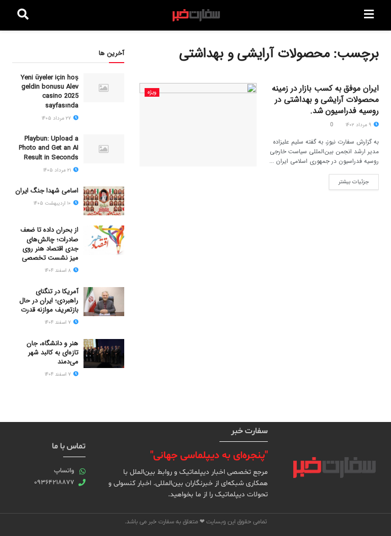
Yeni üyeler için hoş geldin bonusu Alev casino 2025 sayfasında (49, 91)
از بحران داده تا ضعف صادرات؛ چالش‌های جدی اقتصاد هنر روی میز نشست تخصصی (49, 243)
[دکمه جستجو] (23, 15)
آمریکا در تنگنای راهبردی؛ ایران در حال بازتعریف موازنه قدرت (48, 300)
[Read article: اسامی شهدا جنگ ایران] (103, 200)
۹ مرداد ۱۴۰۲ (359, 125)
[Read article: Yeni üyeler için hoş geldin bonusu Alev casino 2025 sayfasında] (103, 87)
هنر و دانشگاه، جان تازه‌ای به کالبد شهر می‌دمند (52, 352)
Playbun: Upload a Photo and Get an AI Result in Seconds (48, 147)
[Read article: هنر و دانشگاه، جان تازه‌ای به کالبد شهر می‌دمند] (103, 353)
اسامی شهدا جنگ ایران (46, 190)
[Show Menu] (369, 15)
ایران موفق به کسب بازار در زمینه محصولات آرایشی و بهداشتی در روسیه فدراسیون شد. (325, 100)
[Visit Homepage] (196, 15)
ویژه (152, 92)
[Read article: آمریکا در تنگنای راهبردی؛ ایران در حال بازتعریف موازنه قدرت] (103, 301)
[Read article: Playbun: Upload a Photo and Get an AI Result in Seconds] (103, 148)
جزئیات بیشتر (349, 180)
